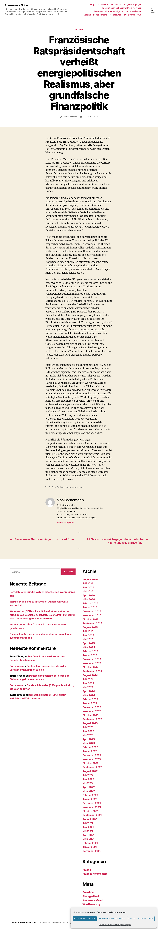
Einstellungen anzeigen (141, 919)
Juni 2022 (88, 779)
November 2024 (91, 663)
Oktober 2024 (90, 667)
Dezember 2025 (91, 611)
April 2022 (88, 787)
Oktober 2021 (90, 811)
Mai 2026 (87, 591)
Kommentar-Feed (92, 900)
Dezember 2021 (91, 803)
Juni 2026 (88, 587)
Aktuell (79, 29)
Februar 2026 (90, 603)
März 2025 (88, 647)
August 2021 (89, 819)
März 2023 (88, 743)
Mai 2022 (87, 783)
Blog (92, 4)
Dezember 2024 (91, 659)
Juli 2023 (87, 727)
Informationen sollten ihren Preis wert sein (121, 8)
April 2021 (88, 835)
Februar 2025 (90, 651)
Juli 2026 (87, 583)
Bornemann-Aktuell (17, 5)
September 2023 (92, 719)
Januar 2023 (89, 751)
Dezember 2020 (91, 851)
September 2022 (92, 767)
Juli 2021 (87, 823)
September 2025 (92, 623)
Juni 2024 (88, 683)
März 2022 (88, 791)
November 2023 (91, 711)
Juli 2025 (87, 631)
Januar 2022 (89, 799)
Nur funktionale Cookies (112, 919)
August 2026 (90, 579)
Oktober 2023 (90, 715)
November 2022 (91, 759)
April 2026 (88, 595)
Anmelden (88, 892)
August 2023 (90, 723)
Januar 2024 (89, 703)
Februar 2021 (90, 843)
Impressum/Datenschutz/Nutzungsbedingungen (115, 925)
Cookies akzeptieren (84, 919)
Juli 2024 (87, 679)
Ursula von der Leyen (75, 487)
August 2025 (90, 627)
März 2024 (88, 695)
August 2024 (90, 675)
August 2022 (90, 771)
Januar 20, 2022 (91, 117)
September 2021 (92, 815)
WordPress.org (91, 904)
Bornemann (72, 117)
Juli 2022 (87, 775)
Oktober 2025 (90, 619)
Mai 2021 (87, 831)
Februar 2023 (90, 747)
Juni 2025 (88, 635)
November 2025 (91, 615)
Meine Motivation (133, 11)
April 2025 (88, 643)
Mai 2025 (87, 639)
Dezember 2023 (91, 707)
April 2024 (88, 691)
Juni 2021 (88, 827)
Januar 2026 (89, 607)
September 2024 (92, 671)
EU (50, 487)
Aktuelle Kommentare (95, 873)
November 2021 (91, 807)
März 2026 (88, 599)
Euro (54, 487)
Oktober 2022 (90, 763)
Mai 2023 (87, 735)
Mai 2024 (87, 687)
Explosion (61, 487)
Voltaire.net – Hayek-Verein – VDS (125, 15)
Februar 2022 (90, 795)
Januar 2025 (89, 655)
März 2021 (88, 839)
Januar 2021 (89, 847)
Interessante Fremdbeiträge (107, 11)
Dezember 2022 (91, 755)
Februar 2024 (90, 699)
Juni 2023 (88, 731)
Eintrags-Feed (90, 896)
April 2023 (88, 739)
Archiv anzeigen (65, 522)
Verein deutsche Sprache (95, 15)
